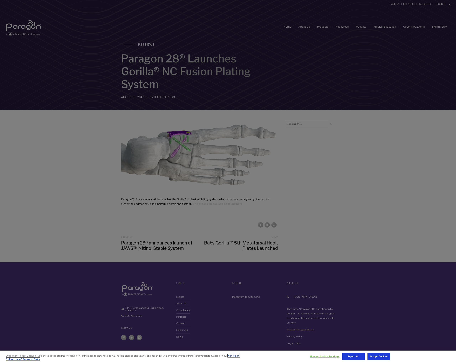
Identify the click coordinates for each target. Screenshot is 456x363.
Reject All (353, 356)
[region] (228, 357)
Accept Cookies (378, 356)
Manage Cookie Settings (325, 356)
